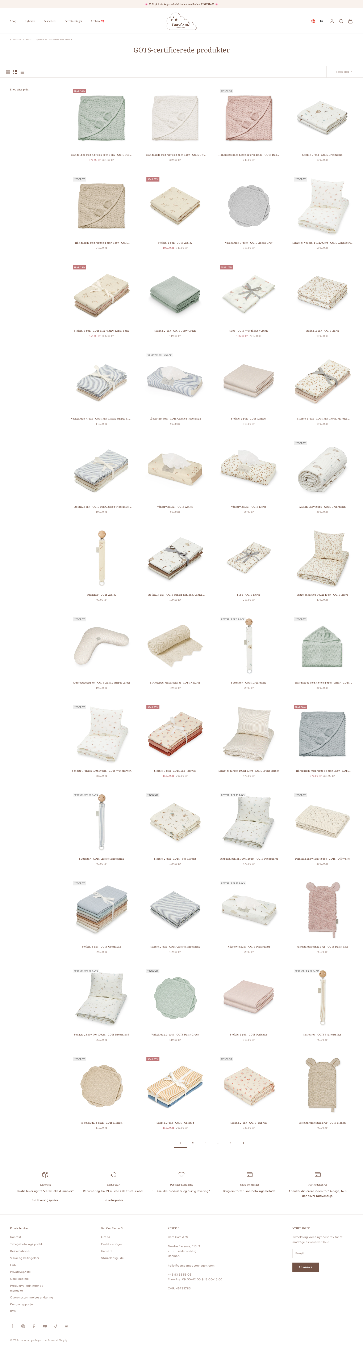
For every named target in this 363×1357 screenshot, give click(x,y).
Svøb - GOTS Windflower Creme (248, 330)
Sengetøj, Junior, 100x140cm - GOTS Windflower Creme (101, 771)
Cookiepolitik (19, 1279)
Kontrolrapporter (22, 1304)
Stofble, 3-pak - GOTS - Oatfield (175, 1122)
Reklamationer (20, 1251)
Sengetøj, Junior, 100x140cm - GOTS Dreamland (249, 858)
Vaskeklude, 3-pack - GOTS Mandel (101, 1122)
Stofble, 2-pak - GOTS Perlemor (249, 1034)
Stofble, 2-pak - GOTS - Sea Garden (175, 858)
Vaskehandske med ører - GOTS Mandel (322, 1122)
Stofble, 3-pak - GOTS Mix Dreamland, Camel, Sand (175, 595)
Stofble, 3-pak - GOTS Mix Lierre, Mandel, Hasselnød (322, 419)
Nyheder (30, 21)
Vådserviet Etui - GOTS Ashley (175, 507)
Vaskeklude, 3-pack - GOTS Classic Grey (249, 242)
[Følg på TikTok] (56, 1326)
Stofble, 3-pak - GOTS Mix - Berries (175, 771)
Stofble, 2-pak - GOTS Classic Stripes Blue (175, 946)
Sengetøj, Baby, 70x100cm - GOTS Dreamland (101, 1034)
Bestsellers (49, 21)
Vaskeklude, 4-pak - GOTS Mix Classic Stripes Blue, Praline (101, 419)
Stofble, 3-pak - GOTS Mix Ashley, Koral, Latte (101, 330)
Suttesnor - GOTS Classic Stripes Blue (101, 858)
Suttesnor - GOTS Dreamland (248, 682)
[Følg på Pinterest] (34, 1326)
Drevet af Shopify (57, 1340)
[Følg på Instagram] (23, 1326)
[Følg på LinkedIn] (67, 1326)
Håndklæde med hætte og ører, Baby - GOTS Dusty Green (101, 155)
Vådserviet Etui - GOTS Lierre (248, 507)
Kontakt (15, 1237)
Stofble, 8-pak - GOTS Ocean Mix (101, 946)
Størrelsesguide (112, 1258)
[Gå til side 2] (243, 1143)
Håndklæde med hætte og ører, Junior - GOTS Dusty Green (322, 683)
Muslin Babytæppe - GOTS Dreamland (322, 507)
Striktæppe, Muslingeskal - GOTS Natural (175, 682)
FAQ (13, 1265)
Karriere (106, 1251)
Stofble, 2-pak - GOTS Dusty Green (175, 330)
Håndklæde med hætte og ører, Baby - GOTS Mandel (101, 243)
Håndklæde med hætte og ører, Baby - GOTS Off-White (175, 155)
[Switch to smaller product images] (15, 71)
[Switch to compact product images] (22, 71)
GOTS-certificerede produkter (54, 39)
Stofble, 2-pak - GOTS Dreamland (322, 155)
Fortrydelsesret (317, 1184)
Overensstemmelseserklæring (31, 1297)
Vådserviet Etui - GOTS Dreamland (249, 946)
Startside (15, 39)
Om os (105, 1237)
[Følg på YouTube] (45, 1326)
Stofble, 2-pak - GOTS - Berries (248, 1122)
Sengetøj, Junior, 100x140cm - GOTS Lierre (322, 594)
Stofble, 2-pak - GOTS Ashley (175, 242)
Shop (13, 21)
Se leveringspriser (45, 1200)
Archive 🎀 (97, 21)
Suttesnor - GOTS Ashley (101, 594)
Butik (29, 39)
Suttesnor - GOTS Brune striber (322, 1034)
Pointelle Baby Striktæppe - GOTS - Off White (322, 858)
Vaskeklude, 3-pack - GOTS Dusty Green (175, 1034)
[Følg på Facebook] (12, 1326)
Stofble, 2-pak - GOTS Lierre (322, 330)
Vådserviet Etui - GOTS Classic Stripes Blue (175, 418)
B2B (13, 1311)
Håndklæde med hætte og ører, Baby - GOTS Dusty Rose (248, 155)
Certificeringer (74, 21)
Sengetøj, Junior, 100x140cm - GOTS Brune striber (248, 771)
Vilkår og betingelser (24, 1258)
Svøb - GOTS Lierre (248, 594)
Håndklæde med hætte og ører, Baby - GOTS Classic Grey (322, 771)
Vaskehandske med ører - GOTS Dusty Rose (322, 946)
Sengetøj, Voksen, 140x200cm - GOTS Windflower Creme (322, 243)
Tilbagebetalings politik (26, 1244)
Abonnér (306, 1267)
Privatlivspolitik (21, 1272)
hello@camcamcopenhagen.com (191, 1265)
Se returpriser (114, 1200)
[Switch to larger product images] (8, 71)
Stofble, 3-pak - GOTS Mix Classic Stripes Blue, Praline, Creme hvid (101, 507)
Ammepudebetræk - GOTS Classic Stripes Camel (101, 682)
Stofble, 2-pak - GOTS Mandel (248, 418)
